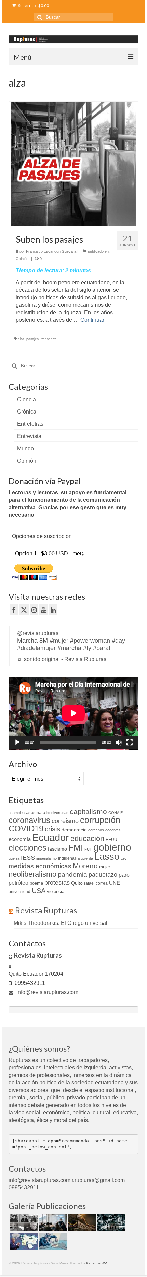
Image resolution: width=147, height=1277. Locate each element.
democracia (74, 829)
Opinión (22, 259)
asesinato (35, 812)
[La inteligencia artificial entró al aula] (52, 1222)
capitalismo (88, 811)
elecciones (27, 847)
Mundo (25, 448)
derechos (96, 830)
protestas (57, 882)
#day (118, 640)
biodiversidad (57, 813)
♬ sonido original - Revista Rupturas (61, 659)
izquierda (85, 858)
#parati (102, 648)
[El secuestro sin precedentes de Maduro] (23, 1241)
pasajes (32, 339)
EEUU (111, 839)
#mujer (59, 640)
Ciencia (26, 399)
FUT (88, 849)
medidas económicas (40, 866)
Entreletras (30, 424)
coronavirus (29, 820)
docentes (113, 830)
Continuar (92, 320)
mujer (104, 866)
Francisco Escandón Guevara (51, 251)
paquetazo (103, 874)
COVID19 (26, 828)
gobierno (112, 847)
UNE (114, 883)
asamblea (17, 813)
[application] (73, 713)
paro (124, 875)
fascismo (57, 849)
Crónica (26, 412)
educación (87, 838)
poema (36, 883)
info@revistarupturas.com (46, 992)
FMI (75, 847)
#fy (87, 648)
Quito (77, 883)
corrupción (100, 820)
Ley (124, 858)
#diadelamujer (36, 648)
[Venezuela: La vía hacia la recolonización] (52, 1241)
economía (20, 839)
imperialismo (46, 858)
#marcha (69, 648)
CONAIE (115, 813)
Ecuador (50, 837)
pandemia (72, 874)
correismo (65, 820)
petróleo (18, 883)
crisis (52, 829)
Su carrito (33, 5)
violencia (55, 891)
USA (38, 891)
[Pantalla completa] (129, 742)
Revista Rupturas (46, 910)
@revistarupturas (37, 633)
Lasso (106, 857)
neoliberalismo (32, 874)
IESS (28, 857)
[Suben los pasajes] (73, 163)
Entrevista (29, 436)
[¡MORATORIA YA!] (81, 1222)
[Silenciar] (118, 742)
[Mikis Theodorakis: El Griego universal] (23, 1222)
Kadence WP (96, 1263)
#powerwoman (90, 640)
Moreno (85, 866)
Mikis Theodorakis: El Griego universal (60, 923)
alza (21, 339)
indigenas (67, 858)
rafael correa (96, 883)
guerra (14, 858)
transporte (49, 339)
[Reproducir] (17, 742)
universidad (19, 891)
